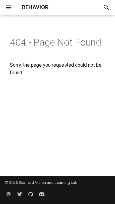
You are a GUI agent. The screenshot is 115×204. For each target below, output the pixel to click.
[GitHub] (31, 194)
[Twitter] (20, 194)
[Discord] (42, 194)
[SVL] (8, 194)
